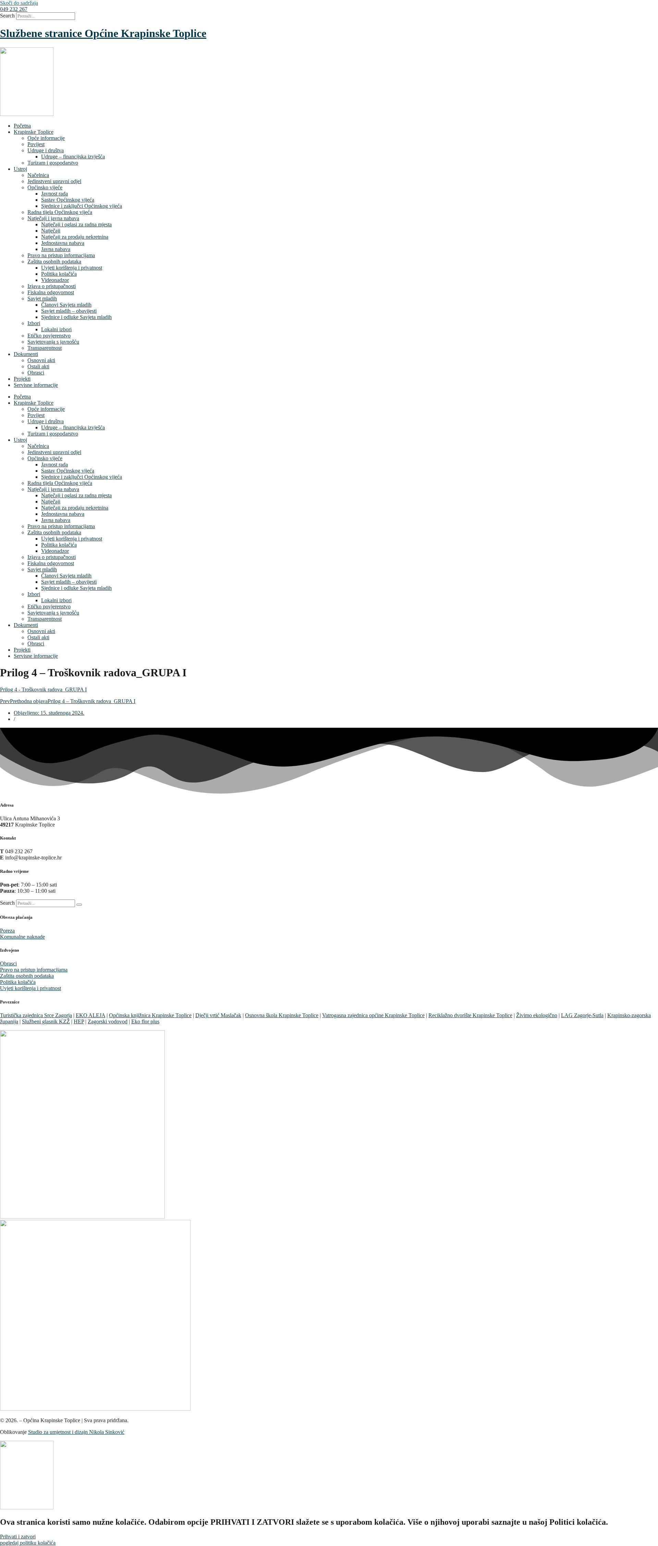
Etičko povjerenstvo (49, 335)
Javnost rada (54, 194)
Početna (22, 126)
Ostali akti (38, 366)
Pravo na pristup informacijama (61, 255)
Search (7, 16)
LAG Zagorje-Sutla (582, 1015)
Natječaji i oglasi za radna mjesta (76, 224)
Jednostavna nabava (62, 243)
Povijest (36, 144)
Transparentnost (44, 348)
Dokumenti (26, 354)
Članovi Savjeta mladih (66, 305)
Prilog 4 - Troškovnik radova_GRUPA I (43, 689)
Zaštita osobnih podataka (54, 261)
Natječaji (50, 231)
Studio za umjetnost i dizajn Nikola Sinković (76, 1432)
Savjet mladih (42, 298)
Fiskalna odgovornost (50, 292)
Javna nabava (55, 249)
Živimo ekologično (536, 1015)
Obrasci (35, 373)
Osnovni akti (41, 360)
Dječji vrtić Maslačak (218, 1015)
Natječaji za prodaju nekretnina (74, 237)
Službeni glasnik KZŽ (46, 1021)
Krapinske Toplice (33, 132)
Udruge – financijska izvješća (73, 156)
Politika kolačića (59, 274)
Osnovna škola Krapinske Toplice (281, 1015)
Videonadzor (55, 280)
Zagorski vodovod (107, 1021)
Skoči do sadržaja (19, 3)
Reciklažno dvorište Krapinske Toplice (470, 1015)
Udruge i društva (45, 150)
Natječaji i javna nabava (53, 218)
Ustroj (20, 169)
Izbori (33, 323)
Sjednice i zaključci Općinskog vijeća (81, 206)
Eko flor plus (145, 1021)
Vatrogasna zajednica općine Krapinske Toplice (373, 1015)
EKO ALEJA (90, 1015)
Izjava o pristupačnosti (51, 286)
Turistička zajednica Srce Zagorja (36, 1015)
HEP (79, 1021)
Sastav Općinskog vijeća (67, 200)
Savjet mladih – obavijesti (69, 311)
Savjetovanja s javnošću (53, 342)
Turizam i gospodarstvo (52, 163)
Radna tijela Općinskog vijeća (59, 212)
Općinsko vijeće (44, 187)
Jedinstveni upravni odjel (54, 181)
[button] (13, 9)
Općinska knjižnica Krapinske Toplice (150, 1015)
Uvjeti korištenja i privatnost (71, 268)
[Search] (79, 905)
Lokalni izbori (56, 329)
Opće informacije (46, 138)
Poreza (7, 930)
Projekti (22, 379)
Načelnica (38, 175)
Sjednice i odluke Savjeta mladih (76, 317)
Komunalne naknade (22, 937)
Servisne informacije (36, 385)
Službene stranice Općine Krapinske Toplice (103, 33)
